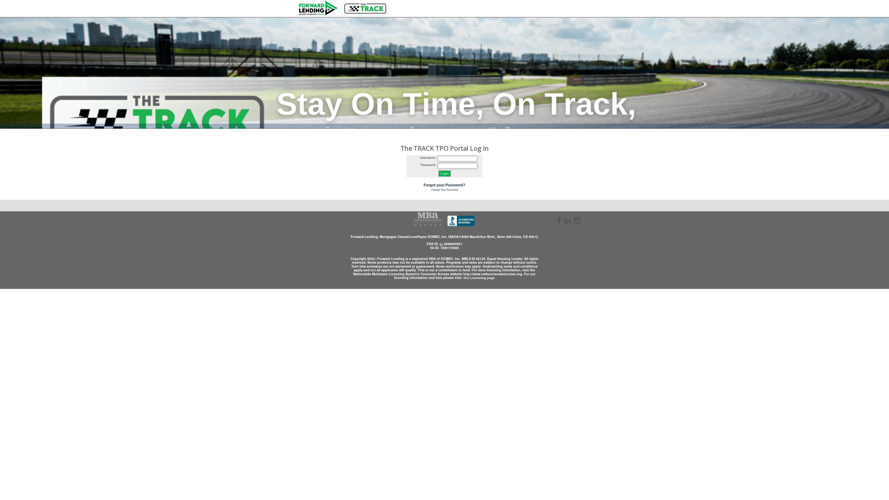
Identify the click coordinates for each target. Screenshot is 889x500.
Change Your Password (444, 189)
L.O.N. (578, 286)
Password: (428, 165)
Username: (428, 157)
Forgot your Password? (444, 185)
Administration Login (321, 286)
